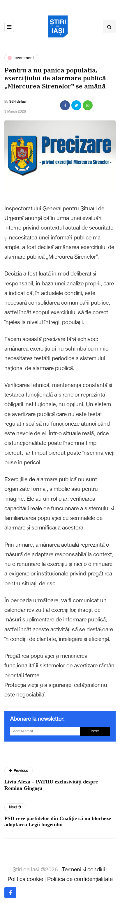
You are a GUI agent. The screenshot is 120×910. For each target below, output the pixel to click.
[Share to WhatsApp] (88, 105)
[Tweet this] (76, 105)
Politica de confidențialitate (80, 879)
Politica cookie (25, 879)
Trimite (94, 731)
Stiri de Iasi (18, 101)
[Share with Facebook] (65, 105)
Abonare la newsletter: (37, 718)
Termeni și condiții (83, 869)
